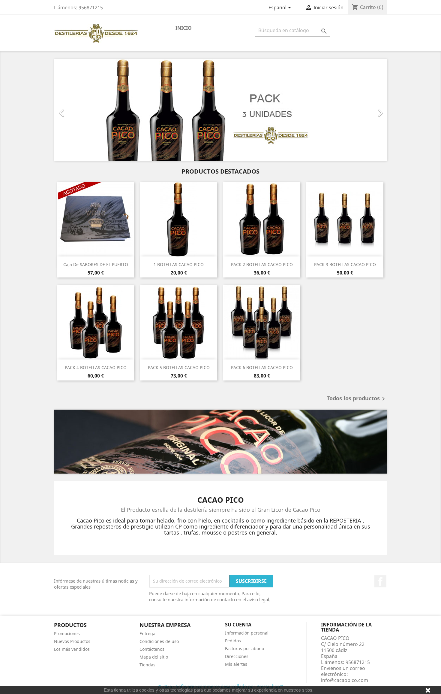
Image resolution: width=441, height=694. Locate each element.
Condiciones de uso (159, 641)
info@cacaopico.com (344, 680)
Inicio (184, 28)
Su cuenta (238, 624)
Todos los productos (357, 398)
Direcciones (236, 656)
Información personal (246, 633)
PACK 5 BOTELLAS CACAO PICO (179, 367)
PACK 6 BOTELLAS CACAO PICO (262, 367)
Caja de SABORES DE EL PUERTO (95, 264)
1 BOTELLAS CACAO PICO (179, 264)
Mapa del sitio (154, 657)
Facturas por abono (244, 648)
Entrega (147, 633)
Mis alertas (236, 664)
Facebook (380, 581)
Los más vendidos (72, 649)
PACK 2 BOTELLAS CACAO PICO (262, 264)
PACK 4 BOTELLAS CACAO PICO (96, 367)
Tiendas (147, 665)
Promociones (67, 633)
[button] (79, 110)
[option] (220, 110)
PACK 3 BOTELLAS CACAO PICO (345, 264)
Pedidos (233, 641)
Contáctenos (152, 649)
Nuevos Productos (72, 641)
